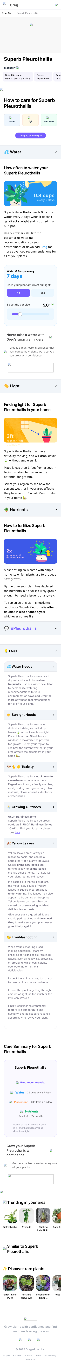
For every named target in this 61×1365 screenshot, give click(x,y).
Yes (43, 292)
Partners (17, 1355)
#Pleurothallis (24, 628)
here (17, 832)
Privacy (28, 1355)
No (18, 292)
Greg (44, 247)
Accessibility (50, 1355)
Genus (40, 75)
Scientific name (13, 75)
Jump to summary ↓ (30, 135)
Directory (30, 1359)
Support (6, 1355)
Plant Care (7, 13)
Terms (38, 1355)
